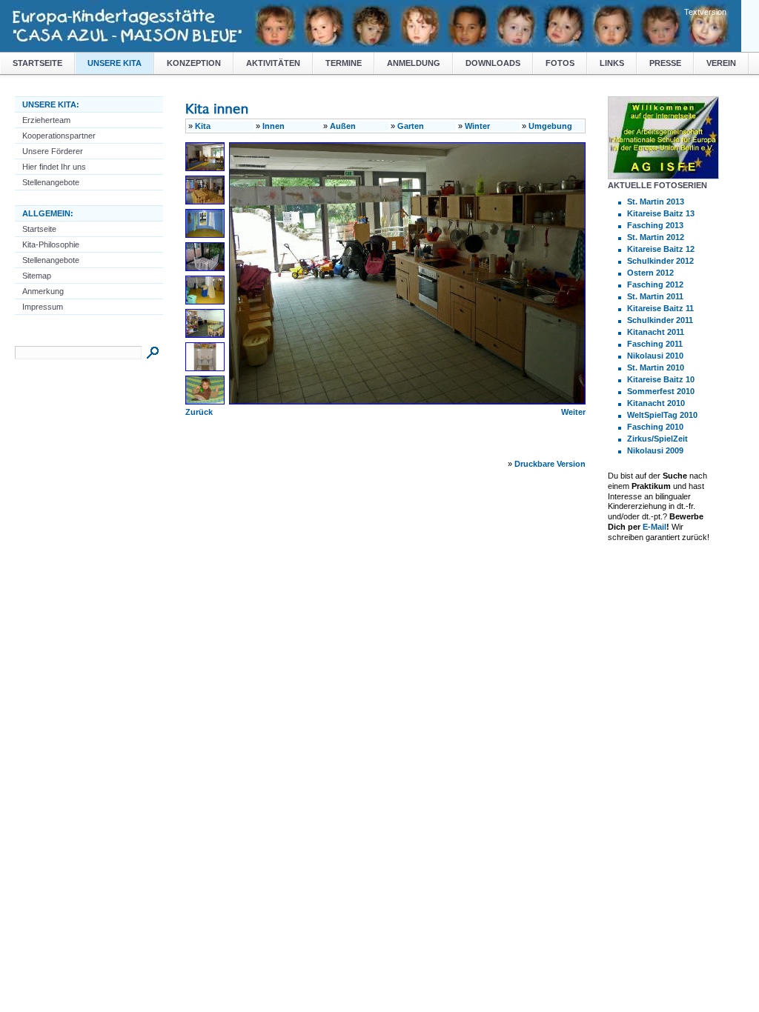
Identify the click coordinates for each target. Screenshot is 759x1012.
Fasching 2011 (655, 343)
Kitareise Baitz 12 (661, 248)
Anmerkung (43, 291)
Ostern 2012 (650, 272)
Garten (410, 125)
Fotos (560, 63)
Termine (343, 63)
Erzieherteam (46, 120)
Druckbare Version (550, 463)
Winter (477, 125)
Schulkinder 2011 (660, 320)
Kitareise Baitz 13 (661, 213)
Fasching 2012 (655, 284)
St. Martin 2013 (655, 201)
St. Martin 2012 (655, 237)
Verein (721, 63)
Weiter (573, 411)
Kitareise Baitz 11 (660, 308)
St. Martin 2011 (655, 296)
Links (612, 63)
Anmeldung (413, 63)
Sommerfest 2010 (661, 391)
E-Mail (654, 526)
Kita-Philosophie (50, 244)
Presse (665, 63)
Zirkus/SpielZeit (657, 438)
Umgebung (550, 125)
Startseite (37, 63)
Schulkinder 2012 (660, 260)
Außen (343, 125)
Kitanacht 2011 (655, 331)
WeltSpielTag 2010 (662, 414)
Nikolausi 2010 (655, 355)
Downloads (492, 63)
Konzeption (194, 63)
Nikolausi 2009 (655, 450)
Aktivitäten (273, 63)
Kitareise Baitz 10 (661, 379)
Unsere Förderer (52, 151)
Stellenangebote (50, 182)
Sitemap (36, 275)
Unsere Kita (114, 63)
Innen (273, 125)
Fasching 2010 (655, 426)
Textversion (705, 11)
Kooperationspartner (59, 135)
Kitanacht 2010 (656, 403)
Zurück (199, 411)
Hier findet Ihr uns (54, 166)
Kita (203, 125)
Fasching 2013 (655, 225)
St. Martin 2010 (655, 367)
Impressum (42, 306)
